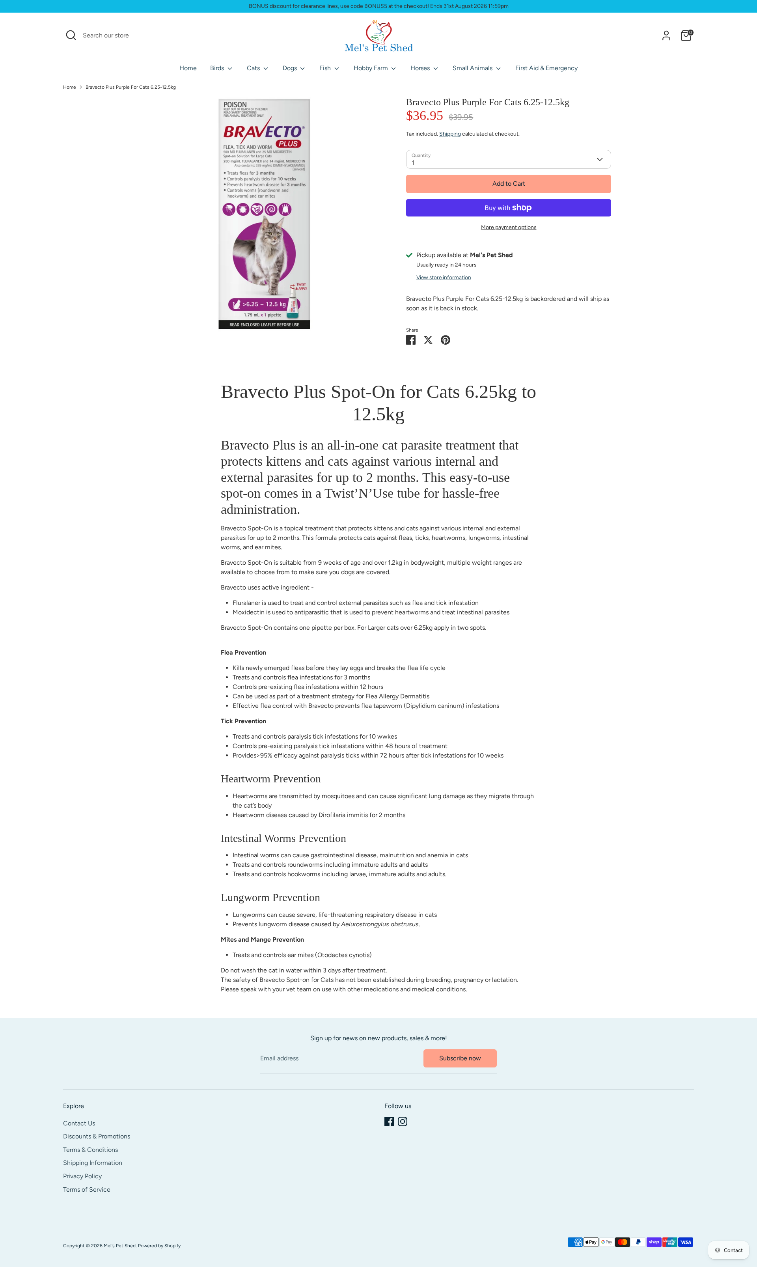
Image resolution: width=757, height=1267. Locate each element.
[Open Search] (71, 35)
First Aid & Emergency (546, 68)
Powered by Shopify (159, 1245)
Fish (325, 68)
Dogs (290, 68)
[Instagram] (402, 1121)
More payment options (509, 227)
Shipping (450, 134)
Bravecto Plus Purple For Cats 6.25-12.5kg (131, 87)
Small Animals (473, 68)
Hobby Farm (372, 68)
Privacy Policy (82, 1176)
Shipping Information (92, 1162)
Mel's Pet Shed (120, 1245)
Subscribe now (460, 1058)
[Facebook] (389, 1121)
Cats (254, 68)
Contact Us (79, 1123)
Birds (218, 68)
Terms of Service (86, 1189)
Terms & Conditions (90, 1149)
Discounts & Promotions (96, 1136)
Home (188, 68)
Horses (420, 68)
